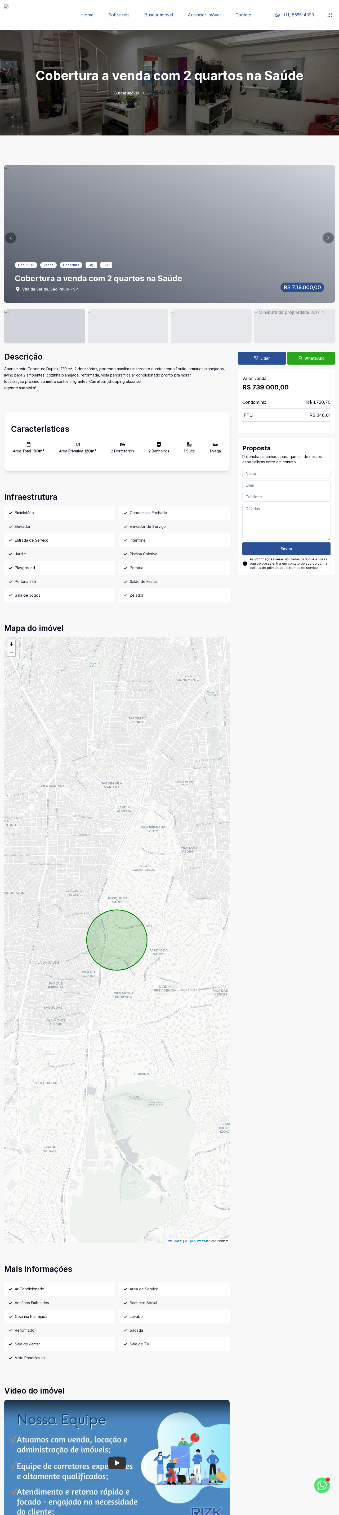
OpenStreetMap (199, 1241)
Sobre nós (119, 14)
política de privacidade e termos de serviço (284, 568)
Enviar (286, 548)
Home (87, 14)
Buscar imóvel (158, 14)
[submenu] (330, 14)
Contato (243, 14)
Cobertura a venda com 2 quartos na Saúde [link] (186, 93)
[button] (10, 238)
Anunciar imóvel (204, 14)
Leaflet (177, 1241)
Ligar (265, 358)
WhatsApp (314, 358)
